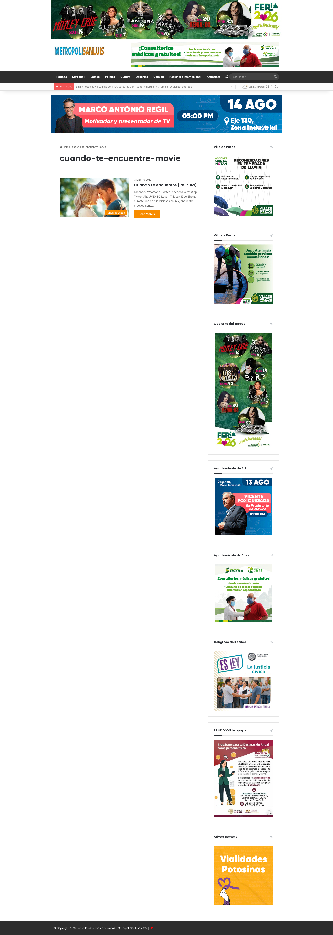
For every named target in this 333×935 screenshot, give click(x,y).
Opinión (158, 76)
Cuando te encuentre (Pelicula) (165, 185)
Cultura (125, 76)
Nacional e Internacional (185, 76)
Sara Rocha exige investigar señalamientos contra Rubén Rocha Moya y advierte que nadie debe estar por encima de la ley (150, 86)
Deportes (142, 76)
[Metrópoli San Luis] (79, 51)
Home (66, 146)
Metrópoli (78, 76)
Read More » (147, 214)
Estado (95, 76)
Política (110, 76)
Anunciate (213, 76)
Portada (61, 76)
